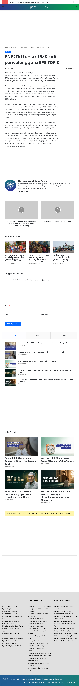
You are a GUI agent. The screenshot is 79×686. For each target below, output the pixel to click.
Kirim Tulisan (73, 682)
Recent (38, 335)
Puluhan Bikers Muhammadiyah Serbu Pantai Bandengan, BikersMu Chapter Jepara (62, 258)
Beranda (9, 47)
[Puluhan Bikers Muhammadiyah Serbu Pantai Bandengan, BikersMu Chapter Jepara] (63, 247)
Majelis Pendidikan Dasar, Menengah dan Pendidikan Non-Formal (12, 616)
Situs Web (44, 314)
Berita (14, 47)
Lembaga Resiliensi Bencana (37, 628)
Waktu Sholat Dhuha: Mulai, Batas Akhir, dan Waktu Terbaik (27, 2)
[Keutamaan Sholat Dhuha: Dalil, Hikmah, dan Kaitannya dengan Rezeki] (10, 346)
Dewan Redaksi (52, 682)
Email (7, 314)
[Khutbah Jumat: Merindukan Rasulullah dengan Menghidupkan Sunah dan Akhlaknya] (10, 382)
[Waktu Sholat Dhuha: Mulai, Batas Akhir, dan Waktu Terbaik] (10, 364)
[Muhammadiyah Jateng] (39, 7)
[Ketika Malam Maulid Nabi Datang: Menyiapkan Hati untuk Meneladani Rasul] (10, 373)
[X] (24, 191)
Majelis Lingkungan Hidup (10, 611)
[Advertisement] (39, 26)
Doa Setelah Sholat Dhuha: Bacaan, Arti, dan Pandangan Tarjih (41, 352)
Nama (7, 306)
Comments (64, 335)
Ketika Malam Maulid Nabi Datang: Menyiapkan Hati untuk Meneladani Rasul (18, 494)
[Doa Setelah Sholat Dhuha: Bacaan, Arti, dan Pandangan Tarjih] (10, 355)
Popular (14, 335)
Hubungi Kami (63, 682)
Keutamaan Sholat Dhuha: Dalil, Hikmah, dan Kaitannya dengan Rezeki (44, 343)
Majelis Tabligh (6, 609)
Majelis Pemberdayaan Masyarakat (13, 638)
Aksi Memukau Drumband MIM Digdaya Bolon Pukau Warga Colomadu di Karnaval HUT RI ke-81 (14, 258)
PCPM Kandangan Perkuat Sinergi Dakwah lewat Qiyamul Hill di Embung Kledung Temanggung (39, 258)
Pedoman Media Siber (39, 682)
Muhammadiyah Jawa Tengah (33, 181)
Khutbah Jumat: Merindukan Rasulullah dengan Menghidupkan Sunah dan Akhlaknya (56, 495)
